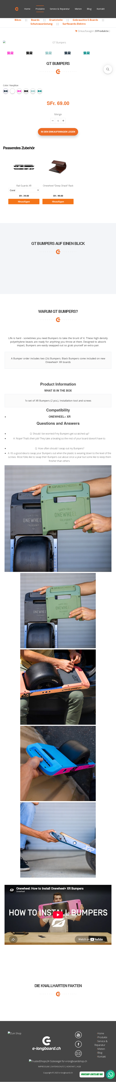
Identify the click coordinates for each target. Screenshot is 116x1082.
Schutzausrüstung (42, 23)
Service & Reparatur (60, 8)
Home (27, 8)
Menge (58, 114)
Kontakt (101, 8)
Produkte (40, 8)
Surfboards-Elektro (74, 23)
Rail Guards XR (23, 185)
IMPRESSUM (43, 1066)
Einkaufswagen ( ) (93, 31)
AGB (79, 1066)
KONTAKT (71, 1066)
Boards (35, 20)
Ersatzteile (56, 20)
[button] (107, 69)
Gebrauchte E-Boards (85, 20)
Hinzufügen (24, 201)
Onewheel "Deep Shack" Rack (58, 185)
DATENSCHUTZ (58, 1066)
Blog (89, 8)
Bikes (18, 20)
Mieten (78, 8)
